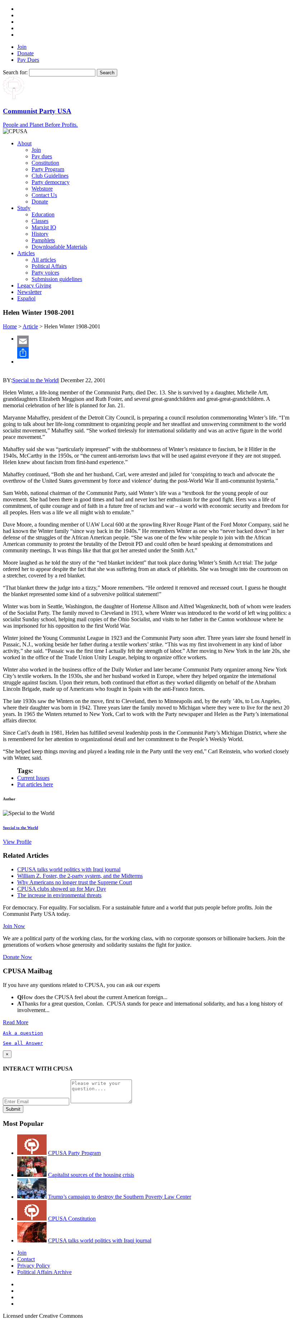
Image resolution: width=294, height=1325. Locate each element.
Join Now (14, 926)
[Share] (154, 353)
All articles (44, 260)
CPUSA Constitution (72, 1219)
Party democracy (51, 182)
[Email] (154, 341)
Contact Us (44, 195)
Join (22, 47)
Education (43, 214)
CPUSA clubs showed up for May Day (61, 889)
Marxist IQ (44, 227)
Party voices (45, 273)
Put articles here (35, 784)
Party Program (48, 169)
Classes (40, 221)
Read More (15, 1022)
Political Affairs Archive (44, 1272)
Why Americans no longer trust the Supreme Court (74, 882)
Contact (26, 1259)
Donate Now (17, 957)
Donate (25, 53)
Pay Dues (28, 60)
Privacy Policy (33, 1266)
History (40, 234)
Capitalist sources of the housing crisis (91, 1175)
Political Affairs (49, 266)
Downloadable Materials (59, 247)
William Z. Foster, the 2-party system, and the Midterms (80, 876)
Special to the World (35, 380)
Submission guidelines (57, 279)
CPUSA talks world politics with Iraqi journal (68, 869)
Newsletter (29, 292)
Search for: (15, 72)
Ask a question (23, 1033)
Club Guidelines (50, 176)
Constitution (45, 163)
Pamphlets (43, 240)
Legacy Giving (34, 285)
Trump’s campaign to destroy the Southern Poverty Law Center (119, 1197)
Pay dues (42, 156)
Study (23, 208)
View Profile (17, 842)
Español (26, 298)
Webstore (42, 189)
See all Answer (23, 1043)
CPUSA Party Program (74, 1153)
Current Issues (33, 778)
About (24, 143)
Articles (26, 253)
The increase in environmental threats (59, 895)
